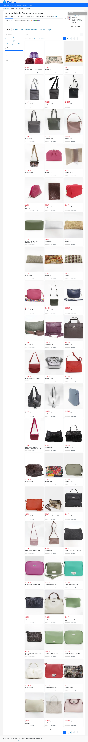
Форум (19, 5)
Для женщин (9, 38)
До (5, 58)
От (5, 53)
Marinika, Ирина (77, 16)
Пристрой (13, 5)
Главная (7, 8)
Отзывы (42, 29)
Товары (8, 29)
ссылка (55, 16)
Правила (15, 29)
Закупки (6, 5)
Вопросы (49, 29)
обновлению (42, 38)
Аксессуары (10, 41)
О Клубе (24, 5)
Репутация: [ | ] (77, 20)
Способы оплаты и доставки (29, 29)
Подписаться (76, 26)
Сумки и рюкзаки (13, 44)
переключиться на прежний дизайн (12, 740)
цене (35, 38)
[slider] (14, 50)
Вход (30, 5)
